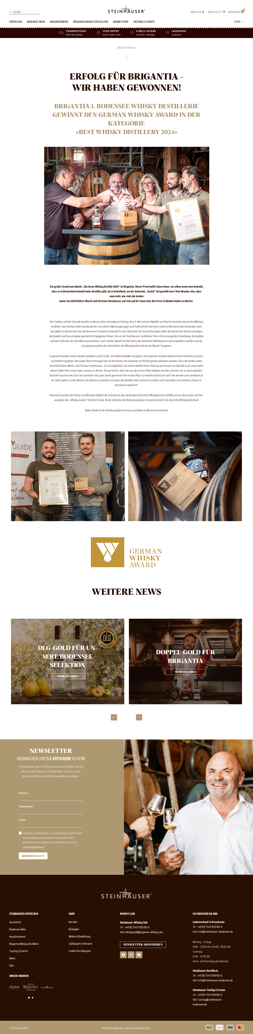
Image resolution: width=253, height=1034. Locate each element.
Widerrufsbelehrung (79, 936)
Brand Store (121, 21)
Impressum (129, 1028)
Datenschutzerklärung (33, 847)
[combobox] (24, 12)
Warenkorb (234, 12)
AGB (104, 1028)
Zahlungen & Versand (80, 943)
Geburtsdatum (26, 806)
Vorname (23, 793)
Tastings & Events (144, 21)
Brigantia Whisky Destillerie (90, 21)
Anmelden (195, 12)
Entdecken (15, 21)
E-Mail (22, 820)
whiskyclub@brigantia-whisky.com (144, 932)
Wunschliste (215, 12)
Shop (237, 21)
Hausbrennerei (59, 21)
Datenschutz (143, 1028)
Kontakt (73, 922)
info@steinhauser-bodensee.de (215, 931)
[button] (114, 717)
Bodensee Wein (36, 21)
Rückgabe (74, 929)
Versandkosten (115, 1028)
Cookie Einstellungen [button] (80, 950)
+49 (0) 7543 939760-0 (136, 927)
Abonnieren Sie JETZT (33, 856)
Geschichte (15, 922)
